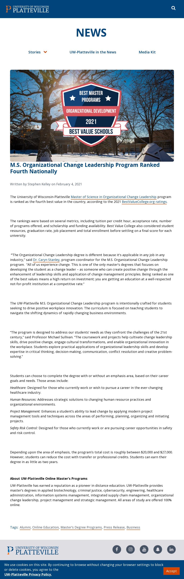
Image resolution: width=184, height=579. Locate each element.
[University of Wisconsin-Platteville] (48, 9)
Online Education (45, 527)
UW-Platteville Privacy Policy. (28, 574)
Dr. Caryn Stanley (46, 260)
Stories (34, 52)
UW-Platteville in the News (93, 52)
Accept (171, 571)
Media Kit (147, 52)
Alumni (25, 527)
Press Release (114, 527)
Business (133, 527)
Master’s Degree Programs (81, 527)
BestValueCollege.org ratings (144, 201)
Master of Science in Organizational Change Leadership (114, 197)
